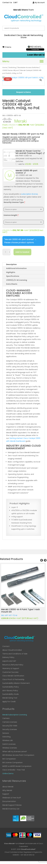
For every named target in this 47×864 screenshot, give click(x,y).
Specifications (12, 276)
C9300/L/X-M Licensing (16, 280)
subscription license (29, 194)
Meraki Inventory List (10, 809)
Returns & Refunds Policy (12, 665)
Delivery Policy (8, 657)
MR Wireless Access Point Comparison (18, 755)
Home (4, 67)
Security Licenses (9, 729)
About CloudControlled (12, 650)
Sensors (5, 733)
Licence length (11, 215)
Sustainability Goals (10, 694)
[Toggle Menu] (42, 61)
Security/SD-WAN (9, 726)
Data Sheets (11, 284)
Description (11, 264)
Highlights (10, 272)
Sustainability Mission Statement (16, 683)
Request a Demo (23, 92)
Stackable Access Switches (28, 67)
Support (5, 794)
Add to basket (22, 252)
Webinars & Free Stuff (11, 797)
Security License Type (14, 202)
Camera (5, 718)
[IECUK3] (10, 156)
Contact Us (7, 2)
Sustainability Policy (10, 687)
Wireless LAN (7, 740)
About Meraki (7, 786)
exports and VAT (9, 661)
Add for (28, 164)
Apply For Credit (9, 701)
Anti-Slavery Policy (10, 690)
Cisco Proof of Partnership (13, 679)
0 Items (7, 47)
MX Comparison (9, 759)
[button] (41, 80)
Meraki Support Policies (12, 805)
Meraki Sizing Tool (9, 698)
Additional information (16, 268)
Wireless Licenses (9, 748)
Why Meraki (7, 790)
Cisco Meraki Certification (13, 676)
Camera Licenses (9, 722)
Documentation (9, 801)
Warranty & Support (10, 668)
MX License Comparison (12, 762)
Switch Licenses (9, 744)
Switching (12, 67)
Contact (6, 646)
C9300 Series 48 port (10, 70)
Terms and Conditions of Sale (14, 654)
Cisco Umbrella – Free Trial (13, 770)
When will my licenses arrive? (14, 751)
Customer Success (10, 672)
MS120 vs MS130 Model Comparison (16, 766)
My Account (39, 2)
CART (15, 2)
